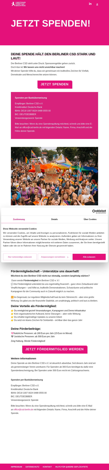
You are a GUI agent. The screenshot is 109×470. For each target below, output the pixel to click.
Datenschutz (32, 467)
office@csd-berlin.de (32, 127)
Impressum (16, 467)
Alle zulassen (89, 257)
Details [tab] (54, 219)
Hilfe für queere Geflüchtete (71, 467)
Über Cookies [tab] (90, 219)
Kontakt (47, 467)
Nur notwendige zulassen (20, 257)
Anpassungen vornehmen (53, 257)
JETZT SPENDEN (54, 84)
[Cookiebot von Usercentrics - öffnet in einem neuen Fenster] (94, 212)
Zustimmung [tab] (19, 219)
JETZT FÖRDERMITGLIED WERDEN (54, 349)
